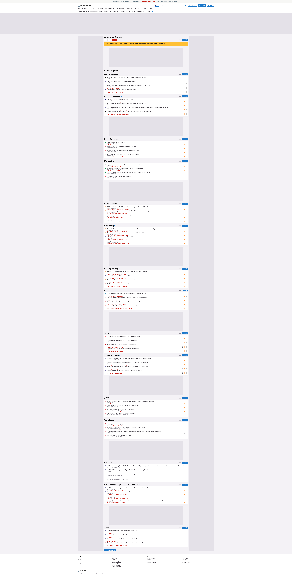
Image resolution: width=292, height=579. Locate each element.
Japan (126, 235)
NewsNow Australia (116, 566)
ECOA (114, 407)
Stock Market (122, 80)
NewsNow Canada (116, 565)
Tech (145, 8)
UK (89, 8)
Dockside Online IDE (151, 562)
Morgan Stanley (141, 11)
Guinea (116, 351)
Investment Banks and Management (125, 152)
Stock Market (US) (114, 80)
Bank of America (114, 11)
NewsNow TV (81, 563)
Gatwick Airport (110, 304)
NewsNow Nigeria (116, 561)
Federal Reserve (94, 11)
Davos (108, 278)
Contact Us (80, 561)
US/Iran (108, 339)
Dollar (113, 282)
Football (128, 8)
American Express (82, 11)
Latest (109, 39)
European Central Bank (115, 278)
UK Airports (124, 304)
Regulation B (109, 407)
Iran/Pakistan (110, 343)
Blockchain (115, 425)
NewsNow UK (115, 558)
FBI (115, 541)
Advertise (149, 559)
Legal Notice (184, 561)
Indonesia (118, 144)
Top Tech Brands (119, 156)
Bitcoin (108, 80)
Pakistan (115, 343)
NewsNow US (115, 559)
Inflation (117, 88)
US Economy (123, 106)
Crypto (121, 166)
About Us (80, 559)
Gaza (97, 8)
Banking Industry (124, 84)
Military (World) (120, 296)
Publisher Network (151, 558)
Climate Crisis (112, 8)
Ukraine (102, 8)
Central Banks (117, 84)
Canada (108, 92)
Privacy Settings (185, 563)
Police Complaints (111, 308)
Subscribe (80, 562)
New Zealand (115, 347)
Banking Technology (111, 286)
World (93, 8)
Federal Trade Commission (112, 403)
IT (107, 221)
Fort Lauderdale (110, 541)
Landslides (121, 351)
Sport (132, 8)
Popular (114, 39)
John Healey (116, 361)
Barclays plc (114, 152)
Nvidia (113, 88)
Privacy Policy (184, 558)
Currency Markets (118, 282)
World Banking (110, 84)
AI (117, 8)
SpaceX (114, 170)
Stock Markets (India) (111, 209)
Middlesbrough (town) (120, 308)
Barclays (109, 152)
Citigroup (109, 282)
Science (149, 8)
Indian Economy (120, 239)
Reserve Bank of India (111, 239)
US (88, 11)
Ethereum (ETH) (110, 166)
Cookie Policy (184, 559)
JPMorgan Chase (123, 11)
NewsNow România (116, 562)
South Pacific (121, 347)
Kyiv (113, 300)
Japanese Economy (120, 235)
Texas (121, 178)
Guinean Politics (110, 351)
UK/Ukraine (109, 296)
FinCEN (108, 502)
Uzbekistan (118, 286)
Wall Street (109, 88)
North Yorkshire (128, 308)
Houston (116, 429)
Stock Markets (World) (111, 433)
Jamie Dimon (110, 361)
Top (106, 39)
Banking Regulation (104, 11)
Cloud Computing (110, 213)
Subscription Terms (185, 562)
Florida (118, 541)
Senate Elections (125, 114)
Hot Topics (85, 8)
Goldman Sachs (132, 11)
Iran (106, 8)
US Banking (118, 102)
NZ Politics (109, 347)
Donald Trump (117, 490)
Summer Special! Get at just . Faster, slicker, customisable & (145, 1)
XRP (108, 373)
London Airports (117, 304)
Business (121, 8)
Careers (148, 561)
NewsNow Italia (115, 563)
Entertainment (139, 8)
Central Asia (124, 286)
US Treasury (124, 110)
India (123, 102)
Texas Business (110, 178)
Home (79, 8)
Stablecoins (109, 425)
